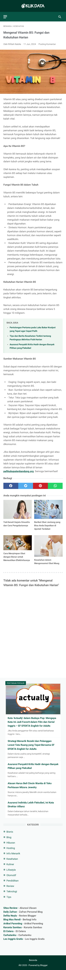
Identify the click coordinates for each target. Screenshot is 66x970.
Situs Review (10, 907)
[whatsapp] (55, 486)
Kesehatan (12, 858)
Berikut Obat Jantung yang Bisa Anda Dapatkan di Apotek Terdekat (47, 525)
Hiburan (10, 842)
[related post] (17, 509)
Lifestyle (11, 869)
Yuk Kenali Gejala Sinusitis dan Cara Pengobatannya (16, 524)
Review (10, 886)
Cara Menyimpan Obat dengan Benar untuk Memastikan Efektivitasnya (16, 556)
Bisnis (9, 831)
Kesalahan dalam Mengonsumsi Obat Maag (46, 562)
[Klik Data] (33, 5)
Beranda (33, 960)
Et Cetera (8, 931)
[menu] (5, 16)
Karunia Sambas (12, 927)
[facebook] (10, 486)
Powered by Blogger (38, 965)
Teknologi (11, 891)
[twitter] (25, 486)
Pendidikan (12, 880)
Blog (8, 837)
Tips (8, 897)
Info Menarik (13, 853)
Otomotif (11, 875)
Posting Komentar (47, 44)
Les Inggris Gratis (13, 938)
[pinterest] (40, 486)
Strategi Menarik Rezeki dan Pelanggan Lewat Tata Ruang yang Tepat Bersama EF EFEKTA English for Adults (31, 745)
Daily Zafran (10, 911)
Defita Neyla (10, 915)
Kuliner (10, 864)
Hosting (10, 848)
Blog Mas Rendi (12, 919)
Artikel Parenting (12, 923)
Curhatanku (9, 935)
